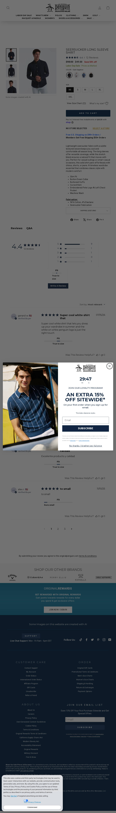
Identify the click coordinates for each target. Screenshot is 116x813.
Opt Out (14, 796)
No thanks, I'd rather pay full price (85, 446)
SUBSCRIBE (85, 428)
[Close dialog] (109, 366)
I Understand (32, 807)
